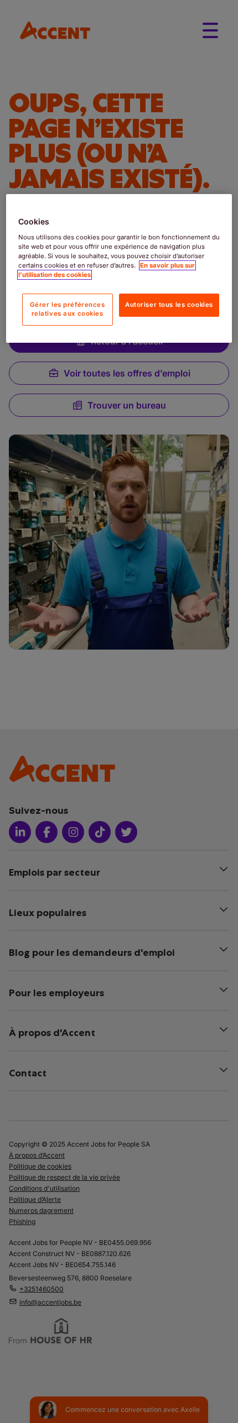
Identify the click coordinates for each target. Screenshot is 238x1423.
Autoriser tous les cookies (169, 304)
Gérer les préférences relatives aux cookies (67, 309)
